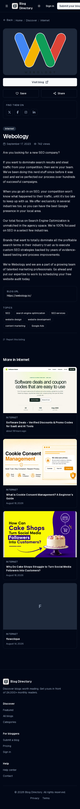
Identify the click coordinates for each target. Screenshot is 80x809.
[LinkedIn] (34, 112)
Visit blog (38, 82)
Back (10, 20)
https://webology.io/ (19, 295)
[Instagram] (26, 112)
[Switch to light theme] (39, 6)
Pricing (7, 746)
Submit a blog (11, 740)
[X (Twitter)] (9, 112)
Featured (8, 710)
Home (19, 20)
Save (23, 93)
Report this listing (15, 339)
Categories (9, 722)
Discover (31, 20)
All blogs (8, 716)
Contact (8, 776)
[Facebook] (17, 112)
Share (61, 93)
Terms (46, 798)
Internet (45, 20)
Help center (10, 770)
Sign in (50, 6)
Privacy (34, 798)
